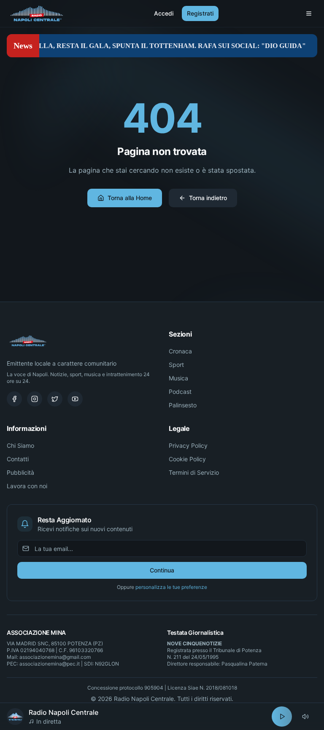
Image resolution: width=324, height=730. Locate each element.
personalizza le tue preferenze (171, 587)
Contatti (18, 459)
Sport (176, 364)
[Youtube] (75, 398)
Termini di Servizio (194, 472)
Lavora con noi (27, 485)
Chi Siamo (20, 445)
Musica (178, 378)
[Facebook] (14, 398)
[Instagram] (34, 398)
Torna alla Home (130, 197)
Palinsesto (183, 405)
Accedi (163, 13)
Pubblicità (20, 472)
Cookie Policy (187, 459)
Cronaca (180, 351)
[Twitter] (54, 398)
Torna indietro (208, 197)
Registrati (200, 13)
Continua (162, 570)
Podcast (180, 391)
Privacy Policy (188, 445)
